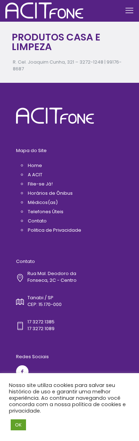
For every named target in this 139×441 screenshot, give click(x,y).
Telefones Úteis (45, 211)
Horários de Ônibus (50, 193)
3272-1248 (91, 62)
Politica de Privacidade (54, 230)
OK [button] (18, 424)
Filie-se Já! (40, 184)
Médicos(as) (43, 202)
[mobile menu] (129, 11)
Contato (37, 220)
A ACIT (35, 174)
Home (35, 165)
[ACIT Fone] (44, 11)
